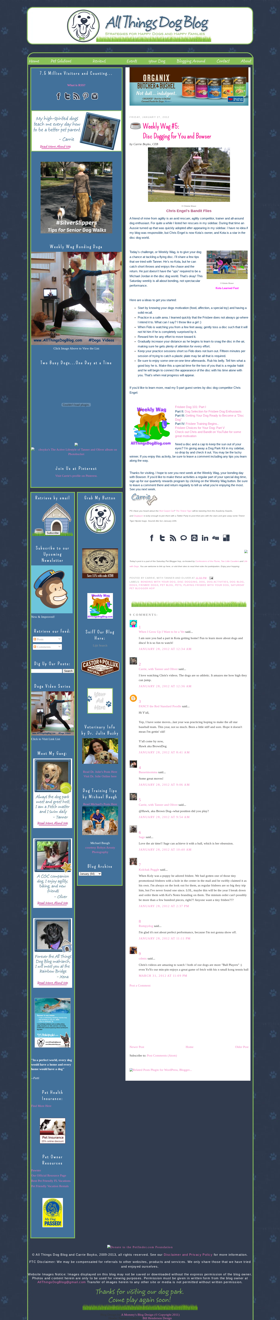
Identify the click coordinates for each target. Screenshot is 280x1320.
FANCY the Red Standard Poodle (160, 706)
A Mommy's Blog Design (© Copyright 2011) (150, 1314)
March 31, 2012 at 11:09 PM (163, 975)
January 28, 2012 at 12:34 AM (165, 649)
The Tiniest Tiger (184, 511)
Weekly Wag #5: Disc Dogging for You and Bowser (177, 131)
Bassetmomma (148, 772)
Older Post (241, 1047)
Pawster (36, 1170)
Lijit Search (100, 645)
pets (178, 585)
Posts (39, 639)
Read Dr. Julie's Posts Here (100, 771)
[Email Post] (210, 577)
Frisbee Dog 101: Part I (190, 407)
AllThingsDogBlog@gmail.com (62, 1282)
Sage (142, 837)
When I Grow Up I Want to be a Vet (161, 631)
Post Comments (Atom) (162, 1055)
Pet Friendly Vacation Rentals (50, 1186)
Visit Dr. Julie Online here (100, 776)
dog (202, 582)
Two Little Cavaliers (230, 561)
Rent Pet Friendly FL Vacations (51, 1180)
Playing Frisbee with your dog (206, 585)
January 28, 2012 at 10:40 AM (165, 849)
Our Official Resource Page (48, 1175)
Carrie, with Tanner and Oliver (158, 669)
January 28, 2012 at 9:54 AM (164, 817)
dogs (133, 585)
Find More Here (41, 1106)
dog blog (237, 582)
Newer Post (137, 1047)
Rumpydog (146, 926)
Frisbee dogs (148, 585)
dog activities (217, 582)
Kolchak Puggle (149, 869)
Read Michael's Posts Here (100, 804)
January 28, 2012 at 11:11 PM (165, 938)
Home (189, 1047)
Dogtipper (138, 516)
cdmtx (143, 958)
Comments (43, 647)
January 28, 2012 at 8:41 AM (164, 752)
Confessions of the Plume (207, 561)
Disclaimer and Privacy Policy (188, 1254)
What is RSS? (76, 85)
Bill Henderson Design (157, 1318)
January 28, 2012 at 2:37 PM (164, 906)
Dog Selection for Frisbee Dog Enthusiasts (213, 411)
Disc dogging (188, 582)
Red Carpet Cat (166, 511)
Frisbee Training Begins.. (202, 423)
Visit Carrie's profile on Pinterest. (76, 475)
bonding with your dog (158, 582)
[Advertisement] (160, 1015)
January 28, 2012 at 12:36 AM (165, 686)
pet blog (166, 585)
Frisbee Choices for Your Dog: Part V (200, 427)
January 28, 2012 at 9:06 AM (164, 784)
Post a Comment (140, 985)
